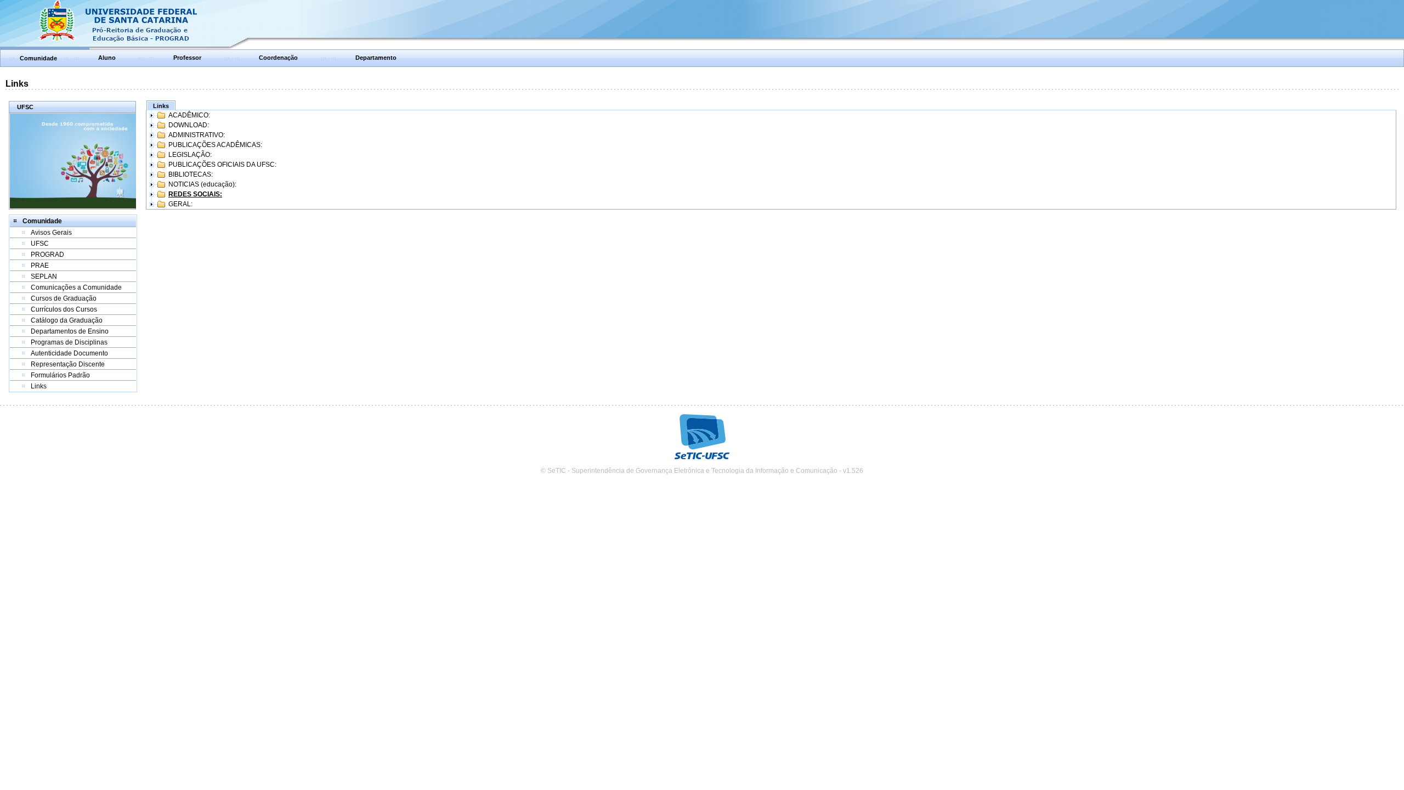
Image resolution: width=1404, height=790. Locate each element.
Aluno (107, 57)
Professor (187, 57)
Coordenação (278, 57)
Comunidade (38, 58)
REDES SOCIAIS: (195, 194)
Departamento (376, 57)
